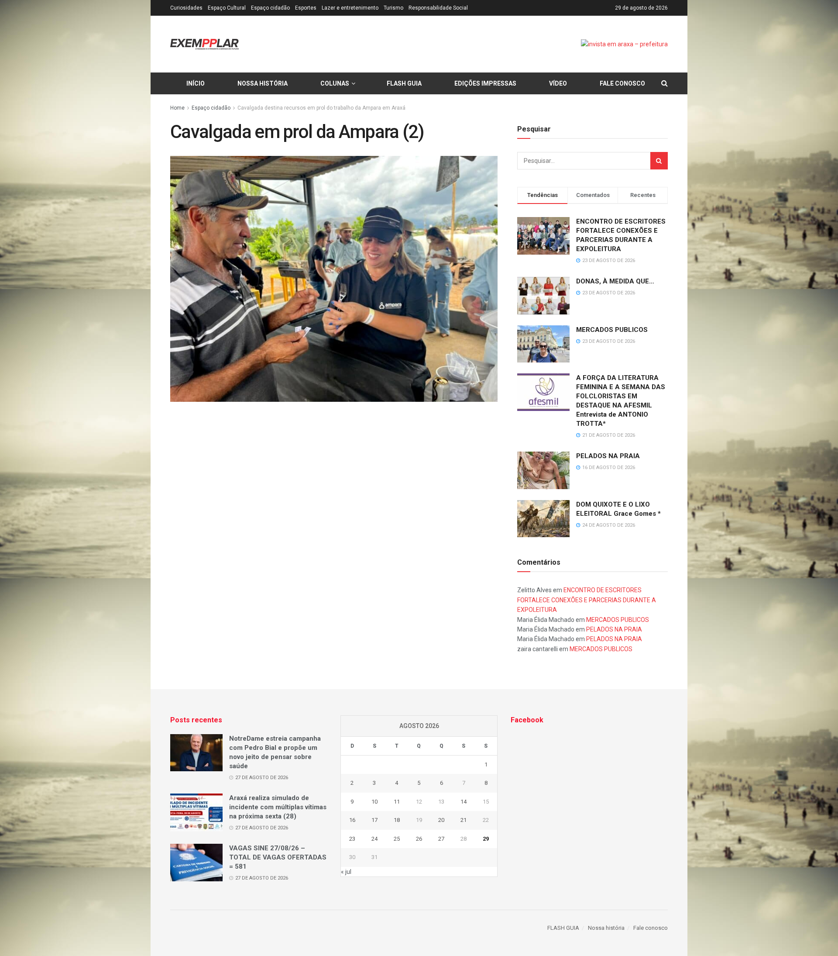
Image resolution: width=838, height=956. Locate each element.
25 (397, 838)
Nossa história (262, 83)
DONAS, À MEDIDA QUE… (615, 281)
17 (374, 820)
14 (463, 801)
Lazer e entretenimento (350, 8)
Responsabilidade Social (438, 8)
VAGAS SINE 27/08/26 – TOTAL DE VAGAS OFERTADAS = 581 (277, 857)
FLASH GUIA (404, 83)
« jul (346, 871)
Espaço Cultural (227, 8)
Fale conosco (622, 83)
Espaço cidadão (270, 8)
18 (397, 820)
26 (419, 838)
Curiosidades (186, 8)
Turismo (393, 8)
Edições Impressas (485, 83)
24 (374, 838)
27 (441, 838)
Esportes (305, 8)
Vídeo (558, 83)
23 (352, 838)
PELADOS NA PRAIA (608, 456)
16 (352, 820)
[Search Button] (659, 160)
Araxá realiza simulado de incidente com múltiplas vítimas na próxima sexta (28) (277, 807)
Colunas (334, 83)
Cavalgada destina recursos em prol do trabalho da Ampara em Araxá (321, 108)
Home (177, 108)
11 (397, 801)
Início (195, 83)
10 (374, 801)
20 (441, 820)
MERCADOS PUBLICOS (612, 330)
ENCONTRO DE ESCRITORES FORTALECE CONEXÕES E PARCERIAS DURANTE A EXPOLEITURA (586, 600)
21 (463, 820)
